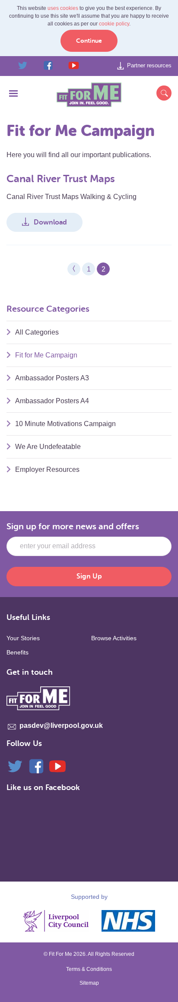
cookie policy (114, 24)
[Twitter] (15, 765)
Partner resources (149, 65)
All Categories (37, 332)
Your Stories (23, 638)
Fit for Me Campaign (46, 355)
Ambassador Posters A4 (52, 401)
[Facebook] (36, 765)
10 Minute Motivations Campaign (65, 423)
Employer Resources (47, 469)
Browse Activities (114, 638)
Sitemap (89, 983)
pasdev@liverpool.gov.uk (61, 725)
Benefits (17, 652)
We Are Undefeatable (48, 446)
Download (50, 222)
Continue (89, 40)
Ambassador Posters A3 (52, 378)
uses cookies (63, 8)
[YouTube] (57, 765)
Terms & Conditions (89, 969)
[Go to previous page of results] (73, 268)
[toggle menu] (13, 95)
